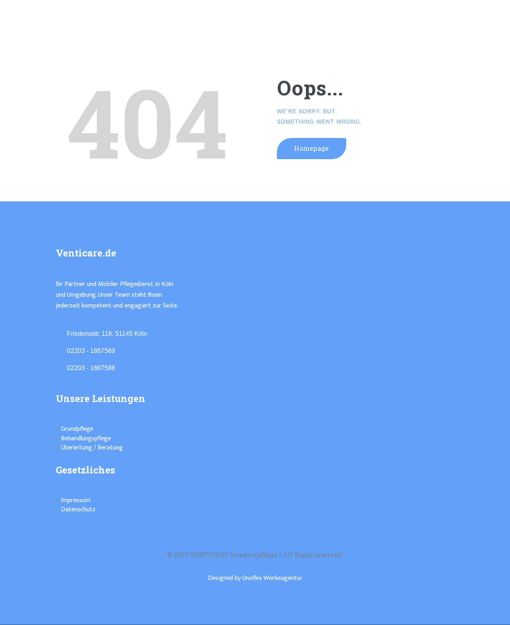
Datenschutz (78, 509)
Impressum (75, 500)
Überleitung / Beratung (92, 447)
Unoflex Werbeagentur (272, 578)
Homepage (311, 148)
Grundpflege (77, 429)
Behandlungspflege (86, 438)
